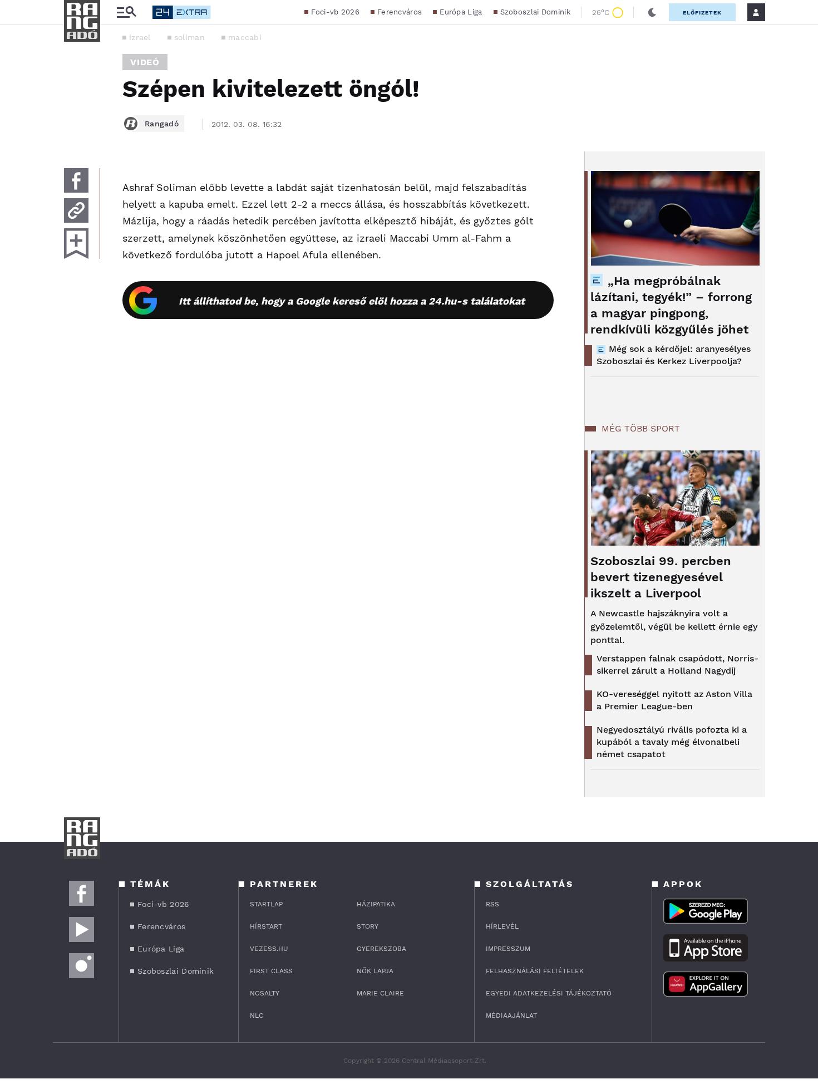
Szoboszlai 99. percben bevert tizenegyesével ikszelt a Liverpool (660, 577)
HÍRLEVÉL (502, 926)
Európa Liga (461, 12)
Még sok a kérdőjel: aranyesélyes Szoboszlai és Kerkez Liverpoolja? (674, 355)
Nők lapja (375, 971)
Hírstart (266, 926)
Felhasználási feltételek (535, 971)
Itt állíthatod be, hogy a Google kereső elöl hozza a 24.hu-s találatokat (352, 301)
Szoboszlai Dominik (535, 12)
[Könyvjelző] (76, 243)
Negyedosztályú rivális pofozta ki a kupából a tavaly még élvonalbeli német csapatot (672, 741)
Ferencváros (399, 12)
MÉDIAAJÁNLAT (511, 1015)
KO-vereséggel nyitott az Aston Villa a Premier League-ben (674, 700)
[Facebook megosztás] (76, 180)
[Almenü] (126, 12)
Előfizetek (702, 12)
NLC (256, 1015)
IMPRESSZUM (508, 949)
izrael (140, 37)
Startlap (266, 904)
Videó (145, 62)
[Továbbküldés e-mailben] (76, 210)
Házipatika (376, 904)
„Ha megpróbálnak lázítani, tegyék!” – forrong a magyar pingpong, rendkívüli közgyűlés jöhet (671, 305)
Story (367, 926)
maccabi (245, 37)
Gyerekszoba (381, 949)
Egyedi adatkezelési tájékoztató (549, 993)
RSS (492, 904)
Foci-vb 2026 (335, 12)
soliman (189, 37)
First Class (271, 971)
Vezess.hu (269, 949)
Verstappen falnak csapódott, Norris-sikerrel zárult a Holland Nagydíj (677, 664)
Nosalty (264, 993)
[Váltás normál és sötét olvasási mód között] (652, 12)
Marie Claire (380, 993)
